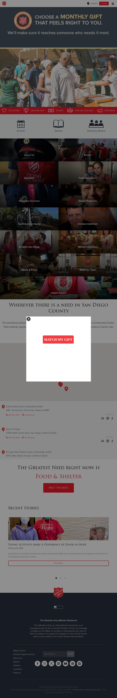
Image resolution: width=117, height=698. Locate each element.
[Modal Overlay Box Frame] (58, 349)
